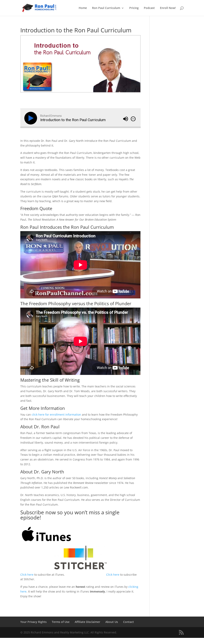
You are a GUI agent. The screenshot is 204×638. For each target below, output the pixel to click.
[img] (133, 118)
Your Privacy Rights (33, 622)
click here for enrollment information (56, 414)
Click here (26, 574)
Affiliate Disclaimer (87, 622)
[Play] (31, 118)
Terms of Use (61, 622)
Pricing (134, 8)
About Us (111, 622)
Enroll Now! (168, 8)
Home (83, 8)
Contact (128, 622)
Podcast (149, 8)
